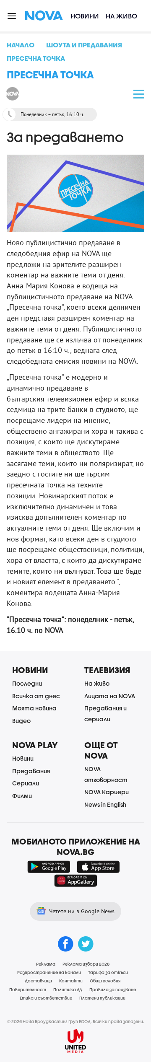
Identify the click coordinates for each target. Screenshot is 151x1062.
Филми (22, 795)
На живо (121, 16)
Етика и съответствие (46, 997)
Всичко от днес (36, 695)
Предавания (31, 770)
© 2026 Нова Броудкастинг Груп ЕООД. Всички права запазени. (75, 1021)
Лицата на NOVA (109, 695)
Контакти (71, 980)
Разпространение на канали (49, 972)
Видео (21, 720)
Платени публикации (102, 997)
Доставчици (38, 980)
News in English (105, 804)
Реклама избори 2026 (85, 963)
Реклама (45, 963)
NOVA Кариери (106, 791)
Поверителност (27, 989)
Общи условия (105, 980)
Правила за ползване (112, 989)
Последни (27, 683)
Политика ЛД (67, 989)
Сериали (25, 783)
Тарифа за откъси (108, 972)
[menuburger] (12, 15)
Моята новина (34, 708)
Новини (84, 16)
